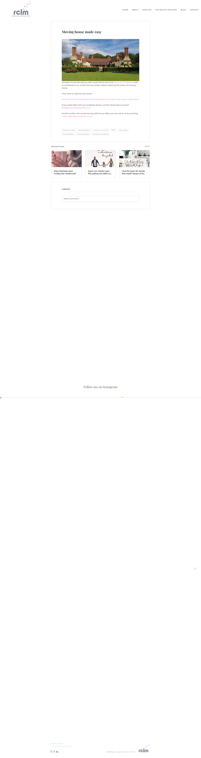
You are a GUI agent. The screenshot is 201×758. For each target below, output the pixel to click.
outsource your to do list (101, 130)
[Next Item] (195, 568)
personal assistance (84, 130)
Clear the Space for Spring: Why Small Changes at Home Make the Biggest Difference (134, 172)
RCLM (113, 130)
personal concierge (69, 130)
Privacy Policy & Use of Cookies (60, 746)
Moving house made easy (101, 134)
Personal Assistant (68, 134)
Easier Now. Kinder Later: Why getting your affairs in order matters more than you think (100, 172)
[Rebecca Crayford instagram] (51, 752)
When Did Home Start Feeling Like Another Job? (65, 172)
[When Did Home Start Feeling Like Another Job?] (66, 158)
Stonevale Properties (83, 134)
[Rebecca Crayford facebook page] (54, 752)
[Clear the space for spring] (134, 158)
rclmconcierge (123, 130)
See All (147, 146)
